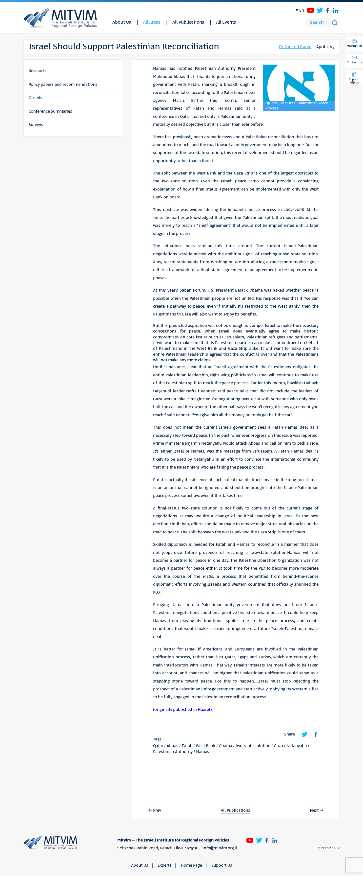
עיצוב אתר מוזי (329, 848)
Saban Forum (192, 290)
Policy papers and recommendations (63, 85)
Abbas (172, 746)
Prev (157, 810)
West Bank (205, 746)
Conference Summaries (50, 111)
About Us (121, 22)
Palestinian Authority (173, 752)
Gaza (278, 746)
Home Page (191, 865)
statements (187, 262)
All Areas (151, 22)
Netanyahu (296, 746)
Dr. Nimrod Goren (295, 47)
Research (37, 71)
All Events (226, 22)
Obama (225, 746)
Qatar (158, 746)
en (301, 10)
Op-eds (35, 98)
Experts (164, 865)
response (272, 298)
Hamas (202, 752)
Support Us (221, 865)
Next (314, 810)
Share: (290, 734)
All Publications (188, 22)
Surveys (36, 125)
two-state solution (253, 746)
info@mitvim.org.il (219, 848)
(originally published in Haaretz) (183, 710)
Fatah (187, 746)
